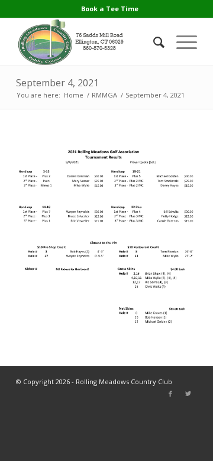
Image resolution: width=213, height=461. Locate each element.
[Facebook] (170, 393)
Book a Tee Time (109, 8)
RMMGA (104, 94)
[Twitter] (188, 393)
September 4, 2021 (57, 82)
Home (73, 94)
